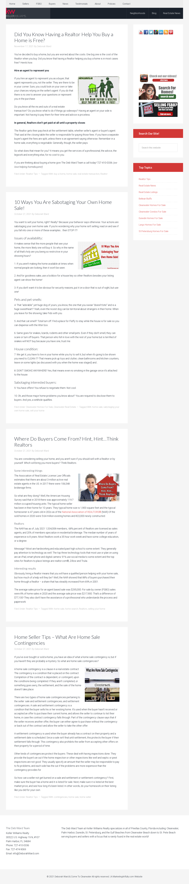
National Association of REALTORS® (81, 511)
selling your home (96, 608)
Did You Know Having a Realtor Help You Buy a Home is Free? (63, 37)
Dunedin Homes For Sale (151, 218)
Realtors (83, 608)
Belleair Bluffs (145, 198)
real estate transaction (88, 174)
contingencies (61, 797)
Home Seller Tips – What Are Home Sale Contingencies (57, 640)
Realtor (104, 174)
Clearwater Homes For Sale (39, 407)
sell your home (37, 410)
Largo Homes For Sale (150, 224)
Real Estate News (147, 185)
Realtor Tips (32, 174)
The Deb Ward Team (28, 13)
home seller (85, 797)
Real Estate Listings (148, 192)
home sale (71, 174)
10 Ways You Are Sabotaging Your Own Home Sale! (63, 205)
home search (71, 608)
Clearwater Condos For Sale (152, 211)
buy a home (59, 174)
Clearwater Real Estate (65, 407)
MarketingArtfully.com (123, 876)
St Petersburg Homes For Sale (153, 231)
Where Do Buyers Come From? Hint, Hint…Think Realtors (66, 442)
